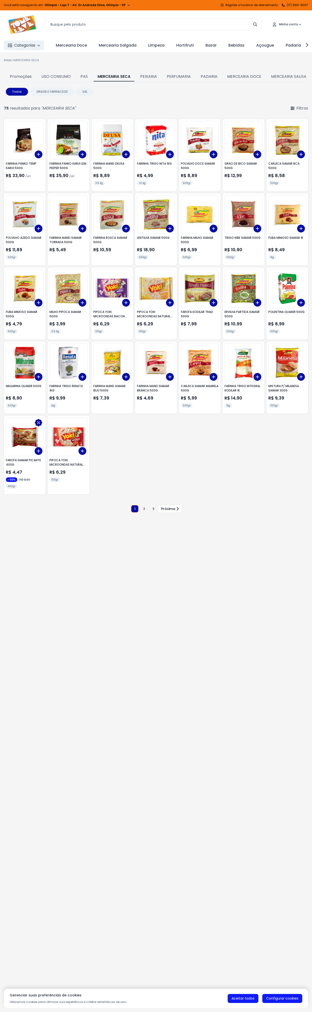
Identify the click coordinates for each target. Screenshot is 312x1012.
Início (8, 60)
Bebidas (236, 45)
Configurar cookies (282, 998)
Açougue (265, 45)
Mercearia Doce (71, 45)
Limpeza (156, 45)
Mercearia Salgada (117, 45)
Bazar (211, 45)
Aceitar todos (243, 998)
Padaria (293, 45)
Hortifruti (185, 45)
